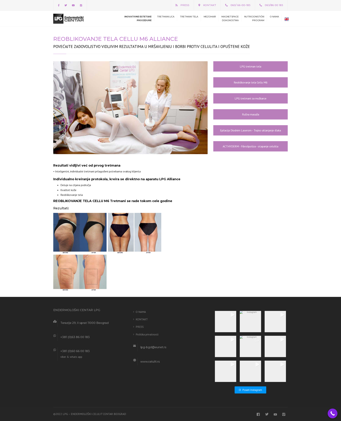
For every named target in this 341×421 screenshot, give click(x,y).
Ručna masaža (250, 114)
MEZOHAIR (210, 16)
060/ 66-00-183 (240, 5)
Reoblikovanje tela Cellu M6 (250, 82)
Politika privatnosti (147, 334)
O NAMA (274, 16)
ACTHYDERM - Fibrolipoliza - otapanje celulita (250, 146)
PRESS (184, 5)
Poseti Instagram (252, 389)
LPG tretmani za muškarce (250, 98)
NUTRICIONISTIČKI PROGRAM (254, 18)
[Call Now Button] (332, 413)
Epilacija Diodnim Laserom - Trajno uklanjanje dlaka (250, 130)
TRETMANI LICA (165, 16)
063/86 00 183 (274, 5)
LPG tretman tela (250, 66)
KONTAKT (209, 5)
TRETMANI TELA (189, 16)
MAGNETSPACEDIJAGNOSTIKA (230, 18)
